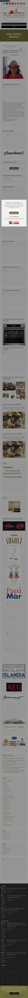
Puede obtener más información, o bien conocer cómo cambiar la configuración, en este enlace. (14, 996)
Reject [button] (16, 993)
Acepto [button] (11, 993)
